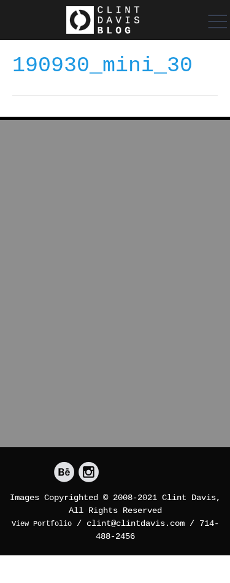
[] (89, 473)
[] (64, 473)
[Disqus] (115, 288)
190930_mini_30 (102, 65)
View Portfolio (42, 524)
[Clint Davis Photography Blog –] (102, 20)
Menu (214, 21)
